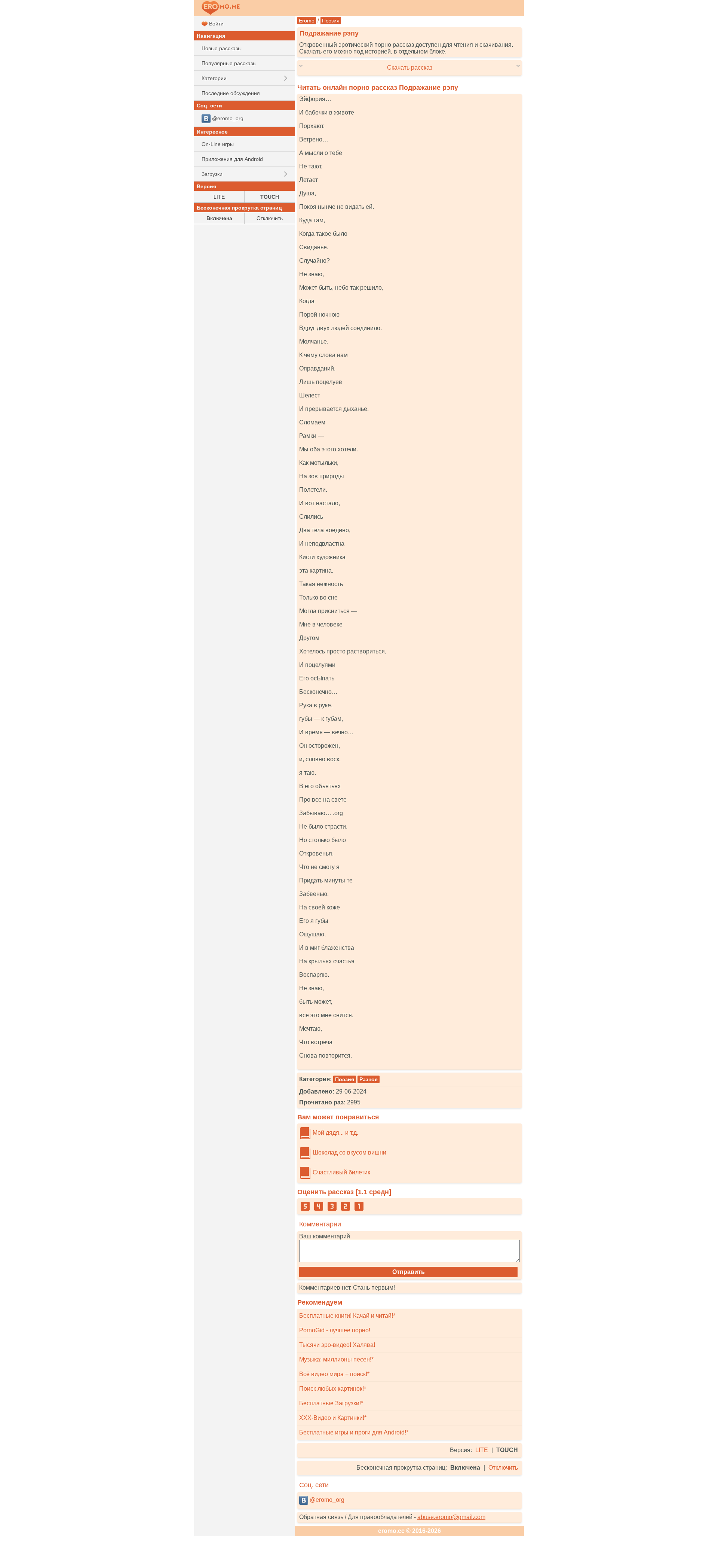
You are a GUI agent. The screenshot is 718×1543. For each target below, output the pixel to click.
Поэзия (331, 21)
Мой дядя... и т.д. (334, 1132)
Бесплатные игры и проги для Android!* (353, 1432)
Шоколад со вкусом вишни (348, 1152)
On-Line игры (218, 144)
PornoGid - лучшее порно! (334, 1330)
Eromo (306, 21)
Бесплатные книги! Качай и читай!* (347, 1315)
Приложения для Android (232, 159)
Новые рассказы (222, 48)
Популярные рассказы (229, 63)
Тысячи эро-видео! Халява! (337, 1345)
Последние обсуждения (231, 93)
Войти (216, 24)
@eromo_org (326, 1500)
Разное (368, 1079)
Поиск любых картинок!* (332, 1388)
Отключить (503, 1467)
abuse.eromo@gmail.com (451, 1517)
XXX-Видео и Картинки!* (332, 1418)
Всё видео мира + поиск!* (334, 1374)
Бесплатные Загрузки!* (331, 1403)
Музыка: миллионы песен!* (336, 1359)
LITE (481, 1450)
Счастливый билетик (340, 1172)
